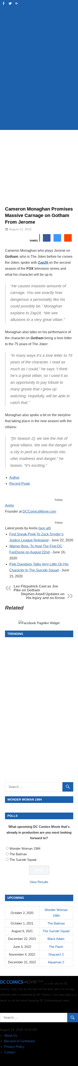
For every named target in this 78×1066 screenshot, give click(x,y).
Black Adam (56, 939)
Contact (9, 1052)
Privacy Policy (14, 1046)
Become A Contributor (19, 1041)
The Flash (56, 947)
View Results (39, 882)
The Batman (18, 854)
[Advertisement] (39, 84)
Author (14, 477)
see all (44, 528)
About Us (10, 1035)
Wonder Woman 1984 (25, 848)
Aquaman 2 (56, 962)
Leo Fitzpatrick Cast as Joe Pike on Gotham (36, 588)
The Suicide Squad (23, 859)
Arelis (9, 505)
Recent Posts (19, 483)
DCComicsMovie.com (39, 511)
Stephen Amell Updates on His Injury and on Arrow (43, 596)
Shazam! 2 (56, 954)
